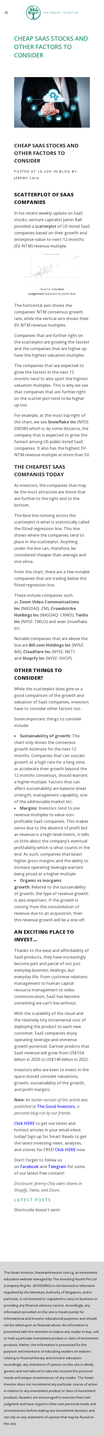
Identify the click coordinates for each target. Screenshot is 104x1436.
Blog (64, 171)
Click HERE (65, 1149)
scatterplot (45, 226)
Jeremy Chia (26, 178)
